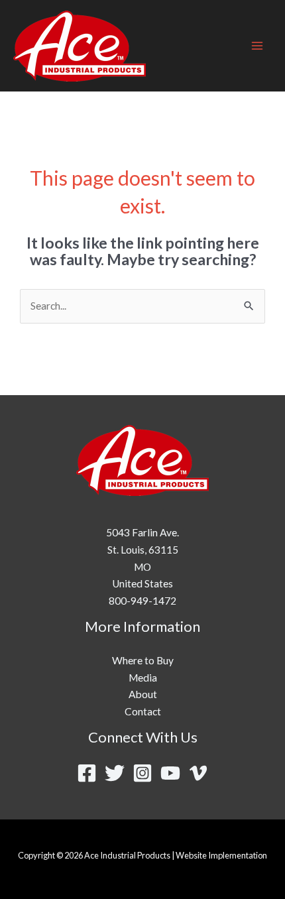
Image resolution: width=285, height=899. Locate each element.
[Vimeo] (198, 773)
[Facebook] (87, 773)
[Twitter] (115, 773)
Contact (143, 711)
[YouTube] (170, 773)
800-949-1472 (142, 601)
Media (143, 678)
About (143, 694)
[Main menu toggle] (257, 45)
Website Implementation (221, 855)
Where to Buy (143, 660)
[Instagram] (142, 773)
